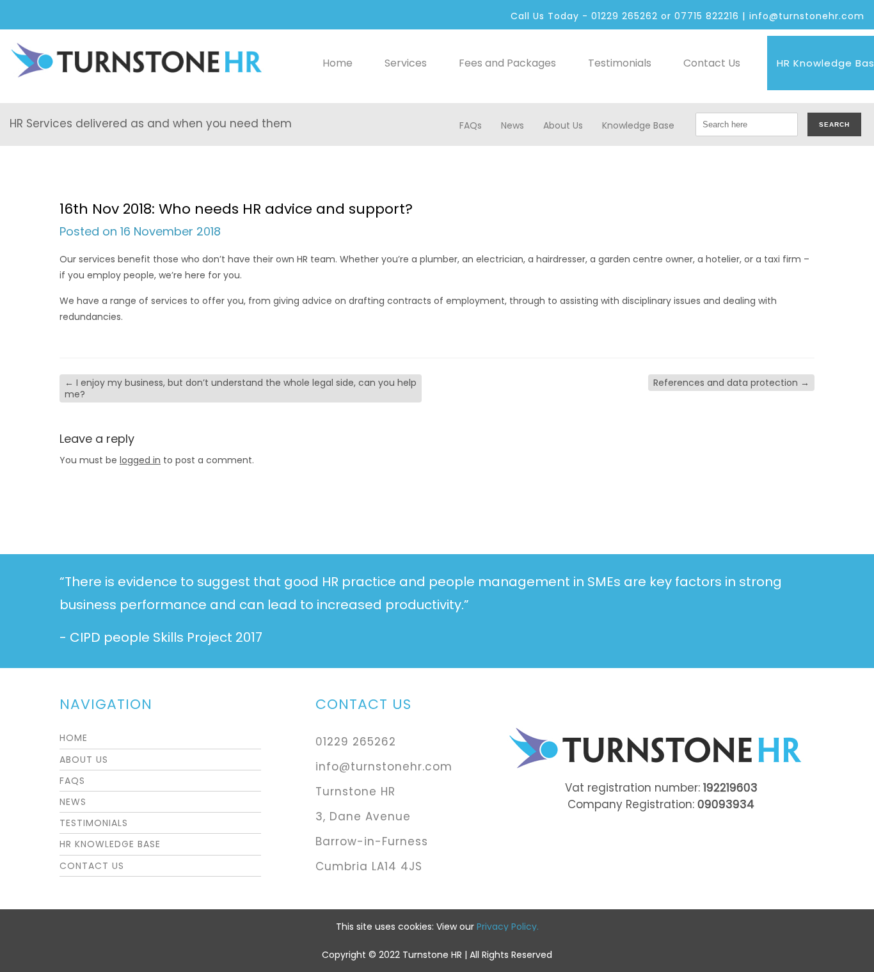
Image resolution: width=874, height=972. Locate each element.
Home (337, 63)
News (512, 125)
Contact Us (711, 63)
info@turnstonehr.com (806, 16)
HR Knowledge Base (110, 844)
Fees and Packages (507, 63)
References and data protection (731, 382)
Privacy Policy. (508, 926)
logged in (140, 460)
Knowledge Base (638, 125)
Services (406, 63)
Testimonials (619, 63)
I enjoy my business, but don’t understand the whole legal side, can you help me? (241, 388)
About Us (563, 125)
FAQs (470, 125)
